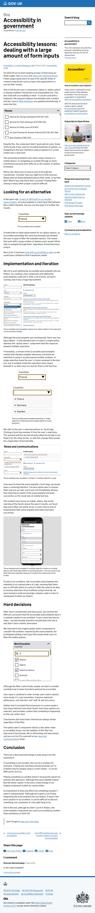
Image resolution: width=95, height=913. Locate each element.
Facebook (30, 851)
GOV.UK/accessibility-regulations (78, 99)
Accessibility (52, 65)
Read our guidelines (72, 234)
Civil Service (21, 30)
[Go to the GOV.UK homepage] (12, 3)
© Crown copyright (82, 905)
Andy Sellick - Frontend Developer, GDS (19, 65)
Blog (6, 14)
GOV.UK (49, 890)
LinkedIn (41, 851)
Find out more (70, 58)
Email (51, 851)
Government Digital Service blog (78, 186)
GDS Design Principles (73, 203)
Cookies (49, 894)
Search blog (72, 17)
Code (5, 68)
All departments (11, 894)
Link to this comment (11, 872)
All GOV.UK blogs (11, 890)
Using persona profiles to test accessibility (18, 834)
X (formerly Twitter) (14, 851)
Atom (83, 221)
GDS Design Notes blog (74, 206)
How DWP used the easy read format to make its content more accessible (46, 835)
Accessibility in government (22, 23)
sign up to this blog (29, 821)
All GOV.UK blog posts (32, 890)
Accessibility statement (32, 894)
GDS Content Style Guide (75, 194)
